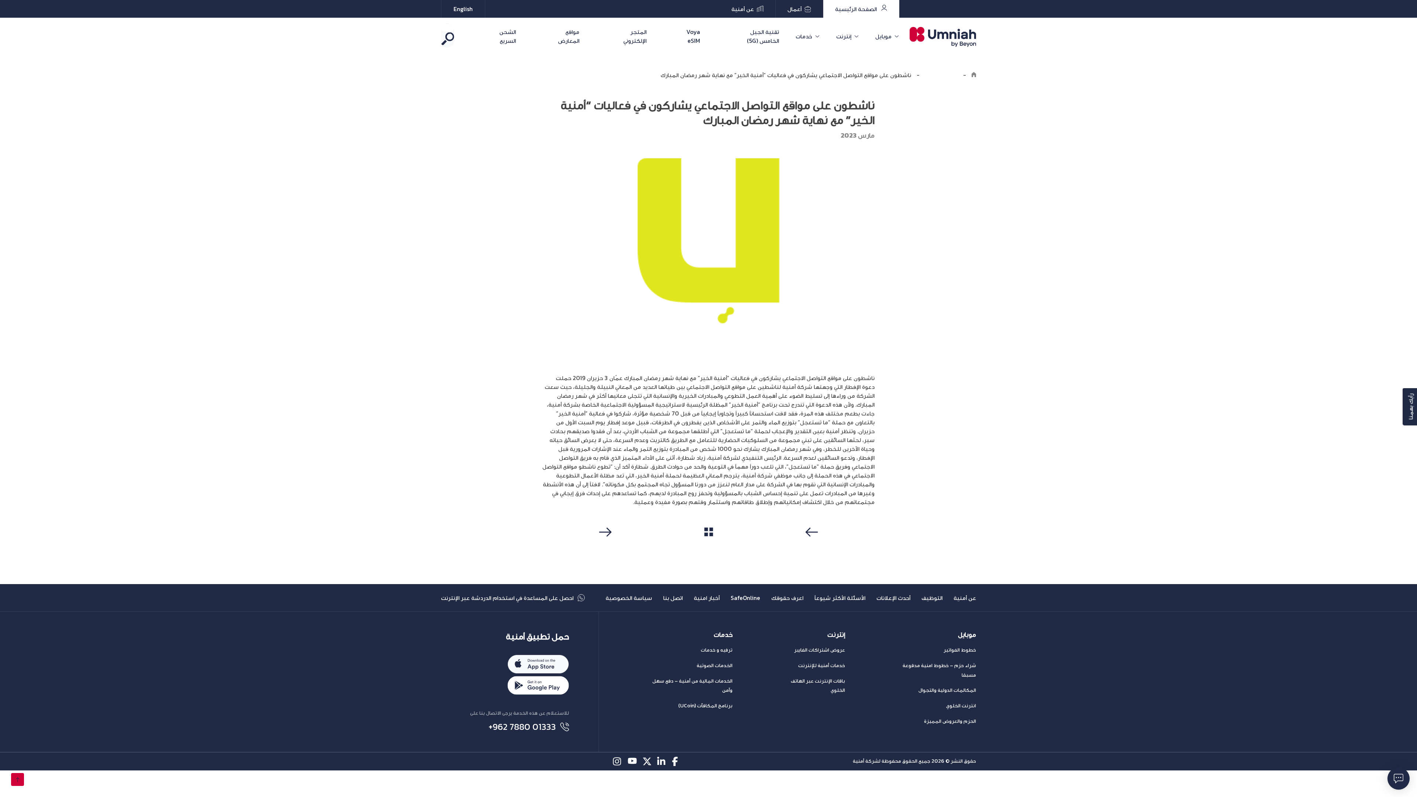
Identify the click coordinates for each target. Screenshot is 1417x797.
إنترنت (843, 36)
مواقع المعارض (568, 36)
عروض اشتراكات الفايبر (819, 650)
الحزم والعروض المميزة (950, 721)
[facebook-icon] (676, 761)
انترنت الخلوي (961, 706)
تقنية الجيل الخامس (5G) (763, 36)
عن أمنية (965, 597)
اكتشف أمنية (941, 74)
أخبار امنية (707, 597)
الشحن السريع (507, 36)
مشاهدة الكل (708, 545)
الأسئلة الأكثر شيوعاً (839, 597)
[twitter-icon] (647, 761)
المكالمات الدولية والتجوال (947, 690)
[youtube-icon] (632, 761)
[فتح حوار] (1398, 778)
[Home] (974, 74)
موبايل (883, 36)
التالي (604, 546)
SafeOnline (745, 597)
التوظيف (931, 597)
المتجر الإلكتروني (634, 36)
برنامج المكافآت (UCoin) (705, 706)
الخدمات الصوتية (714, 665)
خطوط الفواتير (960, 650)
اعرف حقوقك (787, 597)
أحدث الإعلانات (893, 597)
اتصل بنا (673, 597)
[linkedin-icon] (661, 761)
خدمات (804, 36)
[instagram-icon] (617, 761)
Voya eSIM (693, 36)
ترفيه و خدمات (716, 650)
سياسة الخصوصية (629, 597)
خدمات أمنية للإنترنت (821, 665)
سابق (813, 546)
